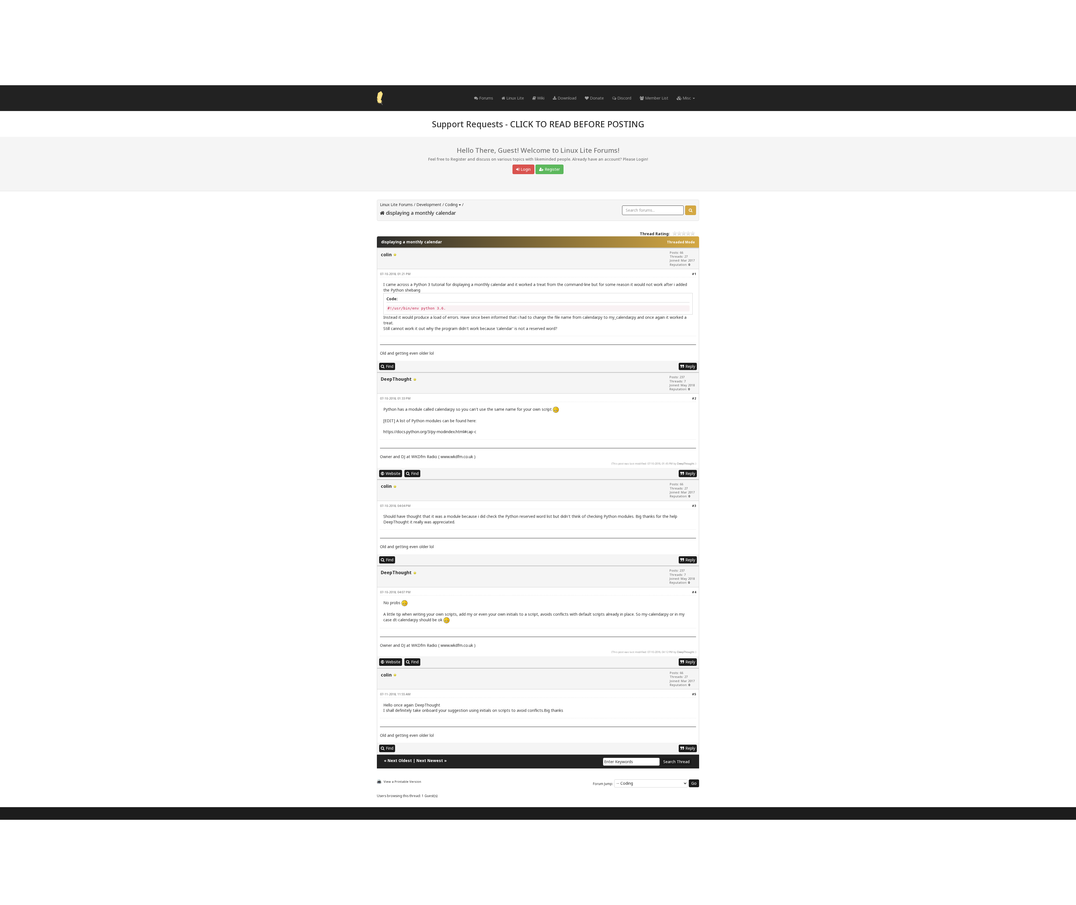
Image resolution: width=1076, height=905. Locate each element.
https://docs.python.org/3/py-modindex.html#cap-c (429, 431)
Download (566, 98)
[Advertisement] (538, 42)
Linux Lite (514, 98)
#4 (694, 592)
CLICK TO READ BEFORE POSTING (577, 124)
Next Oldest (400, 760)
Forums (485, 98)
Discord (623, 98)
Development (428, 204)
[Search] (690, 210)
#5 (694, 694)
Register (552, 169)
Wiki (540, 98)
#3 (694, 506)
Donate (596, 98)
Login (525, 169)
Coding (451, 204)
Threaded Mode (681, 242)
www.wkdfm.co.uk (456, 456)
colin (386, 254)
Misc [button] (686, 98)
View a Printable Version (402, 781)
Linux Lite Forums (396, 204)
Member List (656, 98)
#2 (694, 398)
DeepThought (396, 379)
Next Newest (429, 760)
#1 (694, 274)
